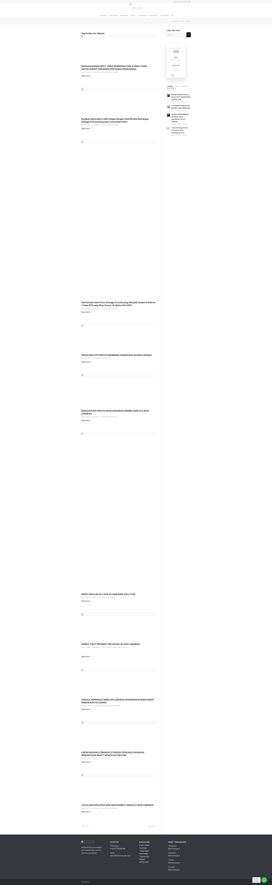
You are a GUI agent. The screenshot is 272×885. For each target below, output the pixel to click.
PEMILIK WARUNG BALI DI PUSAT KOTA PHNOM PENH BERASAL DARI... (180, 97)
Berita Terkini (107, 72)
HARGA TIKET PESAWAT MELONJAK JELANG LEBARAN (110, 644)
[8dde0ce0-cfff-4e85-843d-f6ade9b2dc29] (118, 735)
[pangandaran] (118, 49)
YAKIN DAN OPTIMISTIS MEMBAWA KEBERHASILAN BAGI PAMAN (116, 355)
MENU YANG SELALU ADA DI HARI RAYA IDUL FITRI (108, 594)
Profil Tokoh (144, 845)
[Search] (171, 15)
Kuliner (112, 597)
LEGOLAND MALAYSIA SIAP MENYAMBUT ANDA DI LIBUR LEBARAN (117, 805)
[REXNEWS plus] (136, 8)
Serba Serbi (144, 862)
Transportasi (125, 647)
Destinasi (115, 72)
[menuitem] (103, 15)
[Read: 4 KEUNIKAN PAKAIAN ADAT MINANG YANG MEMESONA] (168, 106)
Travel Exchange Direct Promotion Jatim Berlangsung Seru (179, 130)
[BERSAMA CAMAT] (118, 338)
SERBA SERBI (116, 647)
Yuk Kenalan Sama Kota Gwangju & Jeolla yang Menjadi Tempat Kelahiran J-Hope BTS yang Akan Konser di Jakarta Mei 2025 (118, 303)
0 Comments (96, 72)
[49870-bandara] (118, 627)
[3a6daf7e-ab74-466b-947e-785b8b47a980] (118, 788)
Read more (85, 76)
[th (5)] (118, 512)
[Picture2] (118, 220)
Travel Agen (144, 851)
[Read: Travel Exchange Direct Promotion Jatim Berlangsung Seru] (168, 129)
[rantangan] (118, 102)
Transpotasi (144, 856)
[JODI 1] (118, 683)
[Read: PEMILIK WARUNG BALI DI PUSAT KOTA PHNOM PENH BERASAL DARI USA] (168, 95)
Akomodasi (106, 125)
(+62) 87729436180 (117, 848)
